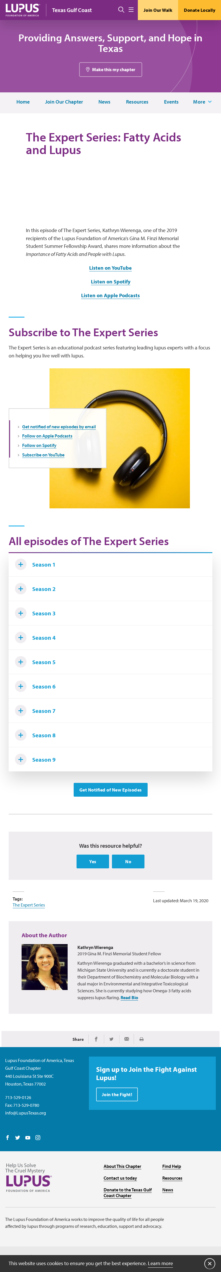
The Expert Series (29, 905)
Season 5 (44, 662)
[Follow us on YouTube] (27, 1138)
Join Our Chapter (64, 102)
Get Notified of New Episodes (110, 790)
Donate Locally (199, 10)
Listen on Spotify (110, 281)
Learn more (160, 1263)
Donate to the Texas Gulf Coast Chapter (128, 1193)
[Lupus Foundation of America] (23, 10)
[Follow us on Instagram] (37, 1138)
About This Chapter (122, 1166)
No (128, 861)
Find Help (171, 1166)
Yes (92, 861)
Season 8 (44, 735)
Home (23, 102)
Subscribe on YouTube (43, 455)
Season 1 (44, 564)
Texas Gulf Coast (72, 10)
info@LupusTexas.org (25, 1113)
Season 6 (44, 686)
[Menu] (131, 9)
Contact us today (120, 1178)
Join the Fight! (117, 1094)
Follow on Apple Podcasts (47, 436)
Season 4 (44, 637)
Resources (137, 102)
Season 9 (44, 759)
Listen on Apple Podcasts (110, 295)
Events (171, 102)
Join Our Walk (158, 10)
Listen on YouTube (110, 267)
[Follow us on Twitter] (17, 1138)
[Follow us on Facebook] (7, 1138)
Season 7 (44, 710)
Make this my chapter (113, 69)
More (199, 101)
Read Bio (129, 997)
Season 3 (44, 613)
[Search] (121, 10)
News (104, 102)
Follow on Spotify (39, 445)
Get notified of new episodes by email (59, 426)
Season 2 (44, 588)
